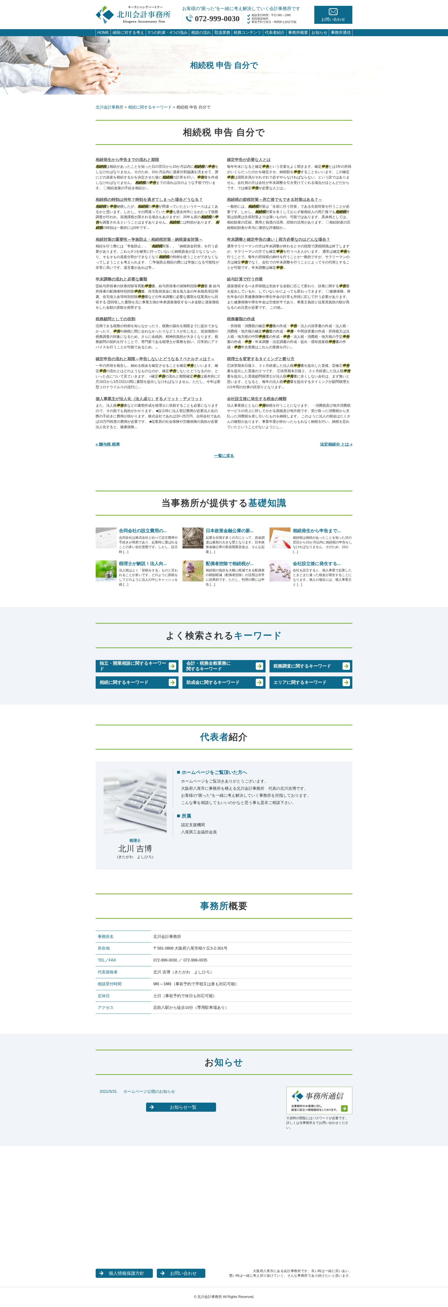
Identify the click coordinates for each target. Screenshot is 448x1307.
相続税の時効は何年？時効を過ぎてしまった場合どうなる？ (149, 199)
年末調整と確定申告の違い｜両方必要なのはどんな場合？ (278, 239)
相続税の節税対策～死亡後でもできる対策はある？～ (274, 199)
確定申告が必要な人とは (249, 159)
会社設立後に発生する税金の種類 (257, 399)
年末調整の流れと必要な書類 (121, 279)
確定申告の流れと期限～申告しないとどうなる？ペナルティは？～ (155, 359)
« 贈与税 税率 (108, 444)
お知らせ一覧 (183, 1107)
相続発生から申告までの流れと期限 (127, 159)
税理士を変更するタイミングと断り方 (260, 359)
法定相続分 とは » (336, 444)
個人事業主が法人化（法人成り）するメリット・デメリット (149, 399)
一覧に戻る (224, 456)
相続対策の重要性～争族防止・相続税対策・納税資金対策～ (149, 239)
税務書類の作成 (241, 319)
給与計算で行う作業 (245, 279)
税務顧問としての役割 (115, 319)
